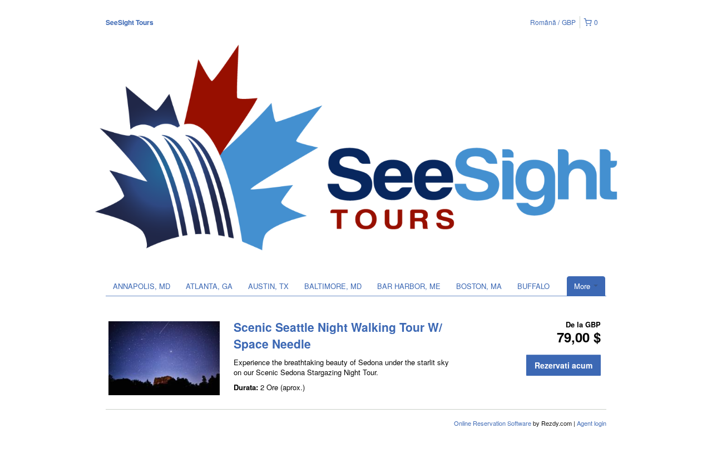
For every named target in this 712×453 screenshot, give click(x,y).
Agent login (591, 423)
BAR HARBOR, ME (409, 286)
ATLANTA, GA (209, 286)
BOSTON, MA (479, 286)
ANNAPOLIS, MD (141, 286)
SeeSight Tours (130, 22)
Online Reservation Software (492, 423)
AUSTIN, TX (268, 286)
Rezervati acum (563, 365)
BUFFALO (533, 286)
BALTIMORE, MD (333, 286)
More (583, 286)
